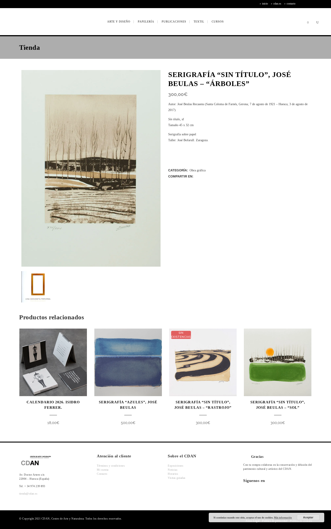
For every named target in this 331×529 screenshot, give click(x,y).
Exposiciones (175, 465)
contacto (291, 3)
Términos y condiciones (111, 465)
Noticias (172, 469)
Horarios (173, 473)
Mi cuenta (103, 469)
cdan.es (277, 3)
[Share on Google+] (206, 176)
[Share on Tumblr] (215, 176)
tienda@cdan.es (28, 493)
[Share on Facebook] (196, 176)
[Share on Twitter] (201, 176)
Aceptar (308, 517)
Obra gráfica (198, 170)
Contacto (102, 473)
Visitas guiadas (177, 477)
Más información (283, 517)
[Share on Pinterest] (220, 176)
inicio (265, 3)
